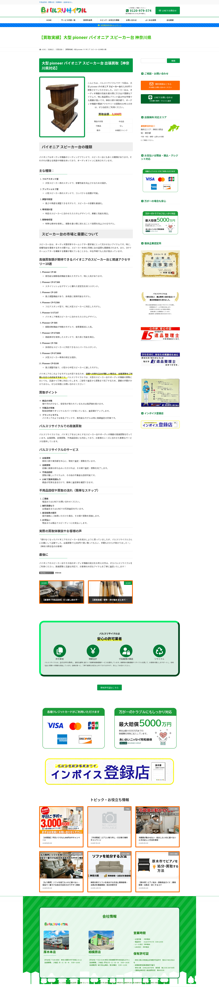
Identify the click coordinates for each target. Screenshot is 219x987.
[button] (160, 85)
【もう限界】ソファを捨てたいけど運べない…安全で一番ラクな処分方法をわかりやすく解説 (61, 883)
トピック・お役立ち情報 (141, 898)
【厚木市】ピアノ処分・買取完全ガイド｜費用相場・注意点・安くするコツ (157, 883)
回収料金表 (74, 898)
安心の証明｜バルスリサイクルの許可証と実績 (99, 898)
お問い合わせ (159, 898)
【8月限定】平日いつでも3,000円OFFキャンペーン (61, 838)
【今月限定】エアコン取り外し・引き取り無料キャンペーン (109, 838)
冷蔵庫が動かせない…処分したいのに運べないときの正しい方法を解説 (157, 838)
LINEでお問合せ (169, 10)
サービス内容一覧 (59, 898)
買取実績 (58, 573)
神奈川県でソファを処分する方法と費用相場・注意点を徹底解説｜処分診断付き (109, 883)
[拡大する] (78, 84)
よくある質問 (123, 898)
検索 (173, 60)
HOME (47, 898)
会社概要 (171, 898)
